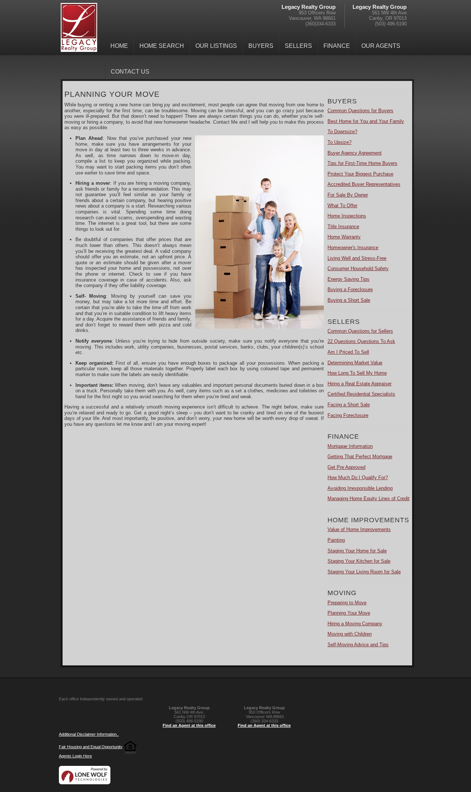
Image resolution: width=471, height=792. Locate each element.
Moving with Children (349, 634)
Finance (336, 46)
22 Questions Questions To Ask (361, 341)
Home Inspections (346, 216)
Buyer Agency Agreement (354, 153)
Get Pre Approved (346, 467)
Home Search (161, 46)
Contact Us (130, 71)
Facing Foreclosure (347, 415)
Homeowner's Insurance (352, 247)
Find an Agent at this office (189, 725)
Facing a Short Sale (348, 404)
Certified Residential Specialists (361, 394)
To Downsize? (342, 131)
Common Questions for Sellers (360, 331)
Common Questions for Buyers (360, 110)
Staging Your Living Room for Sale (364, 571)
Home (119, 46)
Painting (336, 540)
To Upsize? (339, 142)
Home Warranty (344, 237)
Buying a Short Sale (348, 300)
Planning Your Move (348, 613)
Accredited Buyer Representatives (363, 184)
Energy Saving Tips (348, 279)
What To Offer (342, 205)
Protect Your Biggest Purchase (360, 174)
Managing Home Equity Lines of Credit (368, 498)
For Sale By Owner (347, 195)
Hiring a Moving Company (354, 623)
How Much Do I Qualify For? (357, 477)
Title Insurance (343, 226)
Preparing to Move (346, 602)
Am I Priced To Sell (348, 352)
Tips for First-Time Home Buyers (362, 163)
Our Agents (380, 46)
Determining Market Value (354, 362)
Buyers (260, 46)
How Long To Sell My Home (357, 373)
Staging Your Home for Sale (357, 551)
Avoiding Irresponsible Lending (360, 488)
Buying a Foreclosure (350, 289)
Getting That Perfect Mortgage (359, 456)
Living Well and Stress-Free (356, 258)
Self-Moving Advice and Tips (358, 644)
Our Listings (216, 46)
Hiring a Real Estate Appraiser (359, 383)
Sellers (298, 46)
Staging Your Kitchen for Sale (358, 561)
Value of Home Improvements (359, 529)
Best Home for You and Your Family (365, 121)
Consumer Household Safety (358, 268)
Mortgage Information (350, 446)
